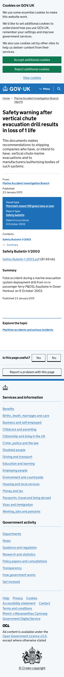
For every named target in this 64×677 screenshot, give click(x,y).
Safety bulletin (15, 215)
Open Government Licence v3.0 (25, 636)
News (7, 541)
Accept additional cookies (32, 60)
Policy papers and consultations (25, 561)
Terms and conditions (17, 608)
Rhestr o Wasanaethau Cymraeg (25, 613)
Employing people (15, 470)
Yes (40, 358)
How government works (19, 575)
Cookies (31, 598)
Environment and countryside (23, 477)
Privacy (18, 598)
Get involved (11, 582)
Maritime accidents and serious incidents (28, 329)
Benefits (8, 409)
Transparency (12, 568)
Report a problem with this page (32, 372)
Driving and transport (17, 457)
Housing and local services (21, 484)
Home (6, 98)
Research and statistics (19, 554)
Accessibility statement (19, 603)
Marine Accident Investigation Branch (26, 183)
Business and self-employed (22, 422)
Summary (12, 244)
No (56, 358)
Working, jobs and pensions (21, 511)
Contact (44, 603)
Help (6, 598)
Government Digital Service (21, 619)
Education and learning (19, 463)
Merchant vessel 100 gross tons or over (30, 206)
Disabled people (14, 450)
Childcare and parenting (19, 429)
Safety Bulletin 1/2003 (17, 239)
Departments (12, 534)
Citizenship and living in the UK (24, 436)
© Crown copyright (32, 668)
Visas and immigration (18, 505)
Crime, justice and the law (21, 443)
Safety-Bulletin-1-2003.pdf (21, 259)
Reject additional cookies (32, 69)
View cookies (32, 77)
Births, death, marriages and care (26, 416)
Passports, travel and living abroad (27, 498)
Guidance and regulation (20, 547)
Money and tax (13, 491)
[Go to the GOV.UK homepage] (16, 89)
